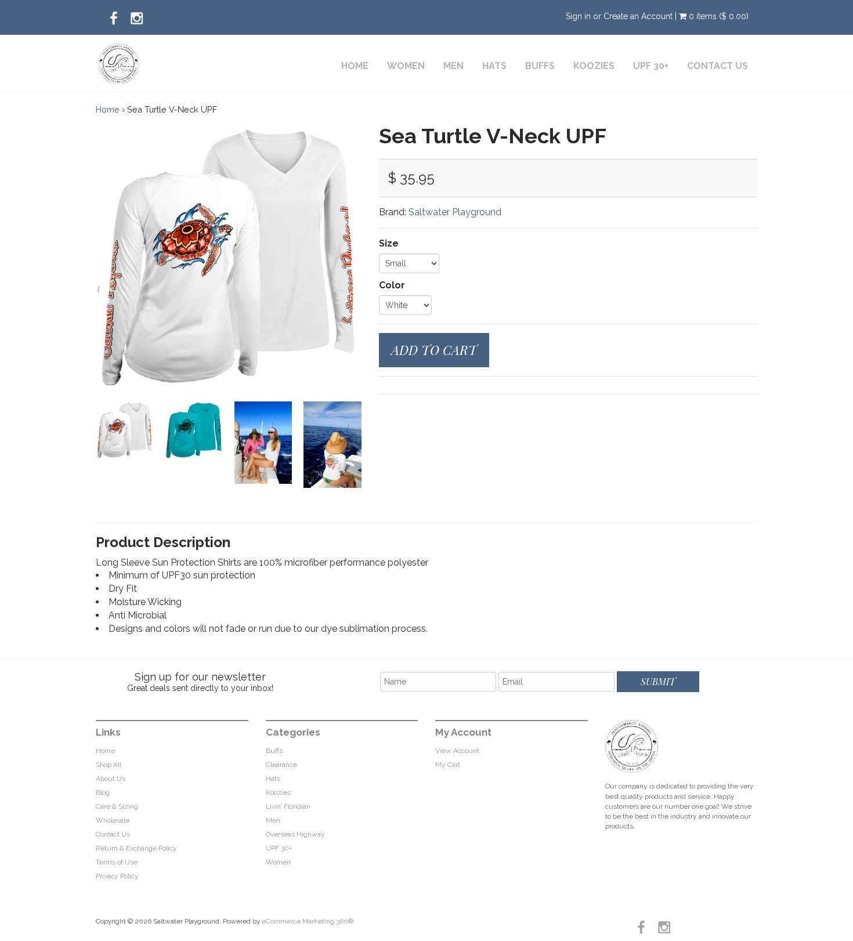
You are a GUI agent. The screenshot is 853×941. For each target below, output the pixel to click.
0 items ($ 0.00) (717, 16)
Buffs (540, 65)
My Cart (447, 765)
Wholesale (112, 820)
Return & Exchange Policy (136, 848)
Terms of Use (117, 862)
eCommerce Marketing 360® (307, 921)
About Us (110, 778)
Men (453, 65)
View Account (457, 751)
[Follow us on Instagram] (137, 15)
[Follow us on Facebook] (113, 15)
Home (354, 65)
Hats (494, 65)
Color (392, 285)
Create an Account (638, 16)
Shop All (108, 765)
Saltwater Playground (455, 212)
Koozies (594, 65)
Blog (103, 792)
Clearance (281, 765)
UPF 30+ (650, 65)
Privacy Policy (117, 876)
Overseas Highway (295, 834)
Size (389, 243)
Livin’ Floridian (288, 806)
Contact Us (717, 65)
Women (406, 65)
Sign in (578, 16)
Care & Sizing (117, 806)
